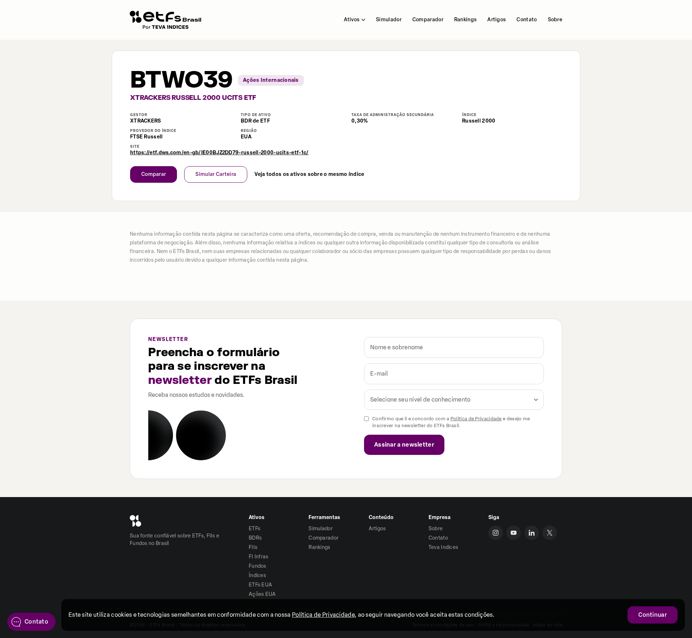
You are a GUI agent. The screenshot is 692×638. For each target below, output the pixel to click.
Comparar (153, 174)
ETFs (254, 529)
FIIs (253, 547)
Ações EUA (262, 594)
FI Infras (259, 557)
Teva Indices (443, 547)
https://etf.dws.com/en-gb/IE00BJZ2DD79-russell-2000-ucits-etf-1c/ (219, 152)
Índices (257, 575)
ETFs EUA (260, 585)
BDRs (255, 538)
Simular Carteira (215, 174)
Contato (526, 20)
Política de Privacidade (476, 418)
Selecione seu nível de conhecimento (420, 399)
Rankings (465, 20)
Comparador (427, 20)
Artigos (496, 20)
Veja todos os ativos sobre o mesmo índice (309, 174)
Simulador (389, 20)
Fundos (257, 566)
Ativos (351, 20)
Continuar (652, 614)
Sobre (555, 20)
